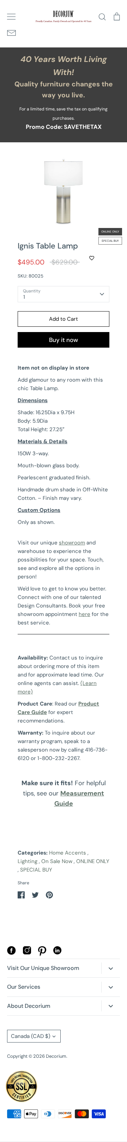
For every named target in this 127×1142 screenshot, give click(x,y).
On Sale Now (56, 861)
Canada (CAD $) (30, 1036)
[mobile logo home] (63, 17)
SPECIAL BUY (36, 869)
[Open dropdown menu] (110, 968)
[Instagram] (27, 952)
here (84, 614)
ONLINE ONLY (92, 861)
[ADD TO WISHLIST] (91, 258)
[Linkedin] (57, 952)
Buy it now (63, 340)
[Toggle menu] (11, 16)
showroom (72, 542)
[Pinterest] (42, 954)
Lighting (27, 861)
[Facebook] (11, 953)
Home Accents (67, 852)
